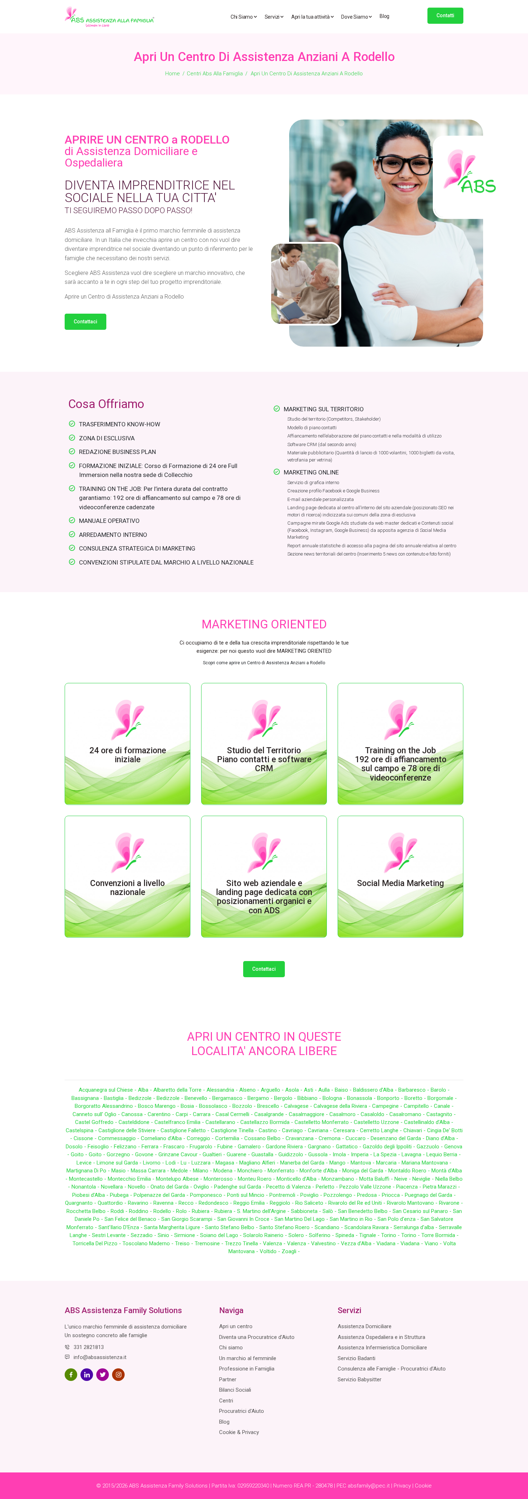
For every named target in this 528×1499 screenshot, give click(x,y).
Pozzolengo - (340, 1195)
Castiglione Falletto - (186, 1130)
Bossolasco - (215, 1106)
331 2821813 (89, 1347)
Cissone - (86, 1138)
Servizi (273, 17)
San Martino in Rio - (354, 1219)
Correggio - (201, 1138)
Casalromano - (407, 1114)
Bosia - (190, 1106)
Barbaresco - (414, 1090)
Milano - (203, 1170)
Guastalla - (264, 1154)
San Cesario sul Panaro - (423, 1211)
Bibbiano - (310, 1098)
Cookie (423, 1485)
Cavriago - (295, 1130)
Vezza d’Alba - (358, 1243)
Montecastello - (88, 1179)
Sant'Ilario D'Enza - (121, 1227)
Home (172, 73)
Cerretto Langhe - (381, 1130)
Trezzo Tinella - (244, 1243)
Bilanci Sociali (235, 1390)
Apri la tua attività (311, 17)
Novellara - (114, 1187)
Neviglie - (423, 1179)
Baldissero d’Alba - (375, 1090)
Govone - (146, 1154)
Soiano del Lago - (221, 1235)
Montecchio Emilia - (132, 1179)
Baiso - (344, 1090)
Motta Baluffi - (376, 1179)
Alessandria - (223, 1090)
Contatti (445, 15)
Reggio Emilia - (251, 1203)
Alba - (145, 1090)
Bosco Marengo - (159, 1106)
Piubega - (122, 1195)
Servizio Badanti (356, 1358)
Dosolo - (77, 1146)
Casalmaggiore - (309, 1114)
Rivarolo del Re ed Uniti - (357, 1203)
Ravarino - (140, 1203)
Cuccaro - (358, 1138)
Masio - (121, 1170)
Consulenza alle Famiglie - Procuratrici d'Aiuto (392, 1369)
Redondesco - (216, 1203)
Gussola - (320, 1154)
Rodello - (164, 1211)
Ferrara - (152, 1146)
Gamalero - (252, 1146)
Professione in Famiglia (246, 1369)
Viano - (434, 1243)
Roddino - (141, 1211)
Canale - (444, 1106)
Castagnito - (441, 1114)
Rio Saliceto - (311, 1203)
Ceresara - (346, 1130)
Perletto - (327, 1187)
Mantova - (363, 1163)
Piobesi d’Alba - (91, 1195)
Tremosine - (210, 1243)
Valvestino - (326, 1243)
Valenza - (275, 1243)
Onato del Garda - (172, 1187)
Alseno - (250, 1090)
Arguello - (273, 1090)
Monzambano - (340, 1179)
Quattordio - (113, 1203)
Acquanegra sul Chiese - (108, 1090)
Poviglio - (312, 1195)
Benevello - (198, 1098)
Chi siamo (231, 1347)
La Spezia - (388, 1154)
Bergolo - (285, 1098)
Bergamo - (260, 1098)
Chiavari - (415, 1130)
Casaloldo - (375, 1114)
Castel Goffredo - (97, 1122)
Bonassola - (362, 1098)
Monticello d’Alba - (299, 1179)
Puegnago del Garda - (430, 1195)
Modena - (225, 1170)
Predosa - (369, 1195)
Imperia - (362, 1154)
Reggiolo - (282, 1203)
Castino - (270, 1130)
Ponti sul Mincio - (248, 1195)
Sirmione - (187, 1235)
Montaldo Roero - (409, 1170)
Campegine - (388, 1106)
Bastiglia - (116, 1098)
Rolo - (184, 1211)
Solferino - (322, 1235)
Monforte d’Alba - (321, 1170)
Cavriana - (320, 1130)
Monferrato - (284, 1170)
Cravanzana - (302, 1138)
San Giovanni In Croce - (245, 1219)
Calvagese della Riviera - (343, 1106)
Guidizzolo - (293, 1154)
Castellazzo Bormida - (267, 1122)
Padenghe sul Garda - (240, 1187)
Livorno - (154, 1163)
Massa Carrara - (151, 1170)
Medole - (182, 1170)
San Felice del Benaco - (133, 1219)
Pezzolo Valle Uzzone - (367, 1187)
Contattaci (85, 321)
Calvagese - (299, 1106)
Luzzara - (203, 1163)
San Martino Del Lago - (302, 1219)
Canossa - (134, 1114)
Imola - (342, 1154)
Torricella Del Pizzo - (97, 1243)
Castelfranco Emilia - (179, 1122)
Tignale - (370, 1235)
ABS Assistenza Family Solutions (168, 1485)
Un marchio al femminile (247, 1358)
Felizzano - (128, 1146)
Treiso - (185, 1243)
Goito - (80, 1154)
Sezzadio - (144, 1235)
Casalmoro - (345, 1114)
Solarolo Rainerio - (265, 1235)
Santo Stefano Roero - (287, 1227)
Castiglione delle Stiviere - (129, 1130)
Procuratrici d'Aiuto (241, 1411)
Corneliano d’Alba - (164, 1138)
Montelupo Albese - (180, 1179)
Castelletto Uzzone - (379, 1122)
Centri (226, 1400)
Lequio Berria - (443, 1154)
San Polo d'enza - (399, 1219)
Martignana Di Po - (88, 1170)
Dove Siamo (355, 17)
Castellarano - (222, 1122)
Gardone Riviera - (287, 1146)
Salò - (330, 1211)
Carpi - (184, 1114)
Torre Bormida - (440, 1235)
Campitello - (419, 1106)
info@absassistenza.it (100, 1357)
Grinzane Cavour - (180, 1154)
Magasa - (227, 1163)
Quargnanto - (81, 1203)
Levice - (87, 1163)
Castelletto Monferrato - (324, 1122)
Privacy (402, 1485)
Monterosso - (221, 1179)
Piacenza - (409, 1187)
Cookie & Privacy (239, 1432)
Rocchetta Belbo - (88, 1211)
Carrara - (204, 1114)
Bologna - (335, 1098)
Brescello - (270, 1106)
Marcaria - (389, 1163)
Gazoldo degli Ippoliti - (390, 1146)
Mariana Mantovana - (426, 1163)
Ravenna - (166, 1203)
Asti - (311, 1090)
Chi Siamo (242, 17)
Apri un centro (236, 1326)
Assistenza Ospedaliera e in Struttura (381, 1337)
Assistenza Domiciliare (365, 1326)
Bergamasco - (229, 1098)
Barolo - (440, 1090)
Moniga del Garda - (365, 1170)
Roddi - (120, 1211)
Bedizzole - (143, 1098)
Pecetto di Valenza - (291, 1187)
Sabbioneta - (307, 1211)
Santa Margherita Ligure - (174, 1227)
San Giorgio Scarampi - (189, 1219)
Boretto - (415, 1098)
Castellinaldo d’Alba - (428, 1122)
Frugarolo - (203, 1146)
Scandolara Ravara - (369, 1227)
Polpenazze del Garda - (162, 1195)
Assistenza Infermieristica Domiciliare (382, 1347)
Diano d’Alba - (442, 1138)
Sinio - (166, 1235)
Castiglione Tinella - (235, 1130)
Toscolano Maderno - (148, 1243)
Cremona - (332, 1138)
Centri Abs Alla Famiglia (215, 73)
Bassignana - (87, 1098)
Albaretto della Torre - (180, 1090)
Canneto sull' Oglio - (97, 1114)
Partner (227, 1379)
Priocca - (393, 1195)
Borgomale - (442, 1098)
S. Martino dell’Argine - (264, 1211)
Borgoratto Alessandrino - (106, 1106)
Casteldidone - (136, 1122)
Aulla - (326, 1090)
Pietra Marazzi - (441, 1187)
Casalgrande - (271, 1114)
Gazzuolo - (430, 1146)
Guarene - (239, 1154)
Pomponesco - (208, 1195)
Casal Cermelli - (235, 1114)
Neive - (403, 1179)
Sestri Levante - (111, 1235)
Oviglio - (204, 1187)
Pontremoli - (284, 1195)
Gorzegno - (121, 1154)
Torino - (391, 1235)
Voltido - (271, 1251)
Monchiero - (252, 1170)
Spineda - (347, 1235)
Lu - (186, 1163)
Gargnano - (322, 1146)
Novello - (139, 1187)
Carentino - (162, 1114)
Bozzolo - (244, 1106)
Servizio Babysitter (359, 1379)
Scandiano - (329, 1227)
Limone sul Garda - (120, 1163)
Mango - (340, 1163)
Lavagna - (414, 1154)
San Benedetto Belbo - (365, 1211)
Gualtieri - (215, 1154)
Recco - (189, 1203)
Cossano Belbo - (265, 1138)
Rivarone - (451, 1203)
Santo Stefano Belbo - (232, 1227)
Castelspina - (82, 1130)
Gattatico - (349, 1146)
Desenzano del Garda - (398, 1138)
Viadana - (388, 1243)
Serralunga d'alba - (416, 1227)
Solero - (298, 1235)
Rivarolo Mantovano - (413, 1203)
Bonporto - (390, 1098)
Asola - (294, 1090)
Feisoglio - (101, 1146)
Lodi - (173, 1163)
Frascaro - (176, 1146)
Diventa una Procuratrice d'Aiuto (257, 1337)
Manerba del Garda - (304, 1163)
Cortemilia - (229, 1138)
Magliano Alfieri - (259, 1163)
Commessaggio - (119, 1138)
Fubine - (227, 1146)
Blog (384, 16)
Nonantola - (86, 1187)
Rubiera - (203, 1211)
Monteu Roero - (257, 1179)
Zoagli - (291, 1251)
